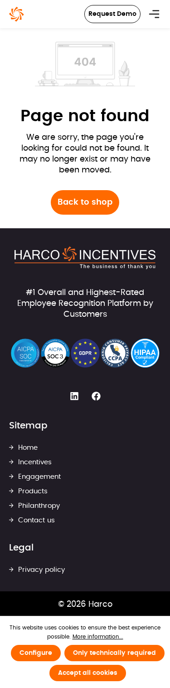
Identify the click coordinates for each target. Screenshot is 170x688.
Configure (35, 653)
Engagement (38, 476)
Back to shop (85, 202)
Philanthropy (38, 505)
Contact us (35, 520)
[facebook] (96, 396)
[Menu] (154, 14)
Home (27, 447)
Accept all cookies (87, 673)
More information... (98, 636)
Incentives (34, 462)
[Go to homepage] (16, 14)
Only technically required (114, 653)
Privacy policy (40, 569)
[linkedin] (74, 396)
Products (32, 491)
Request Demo (112, 14)
